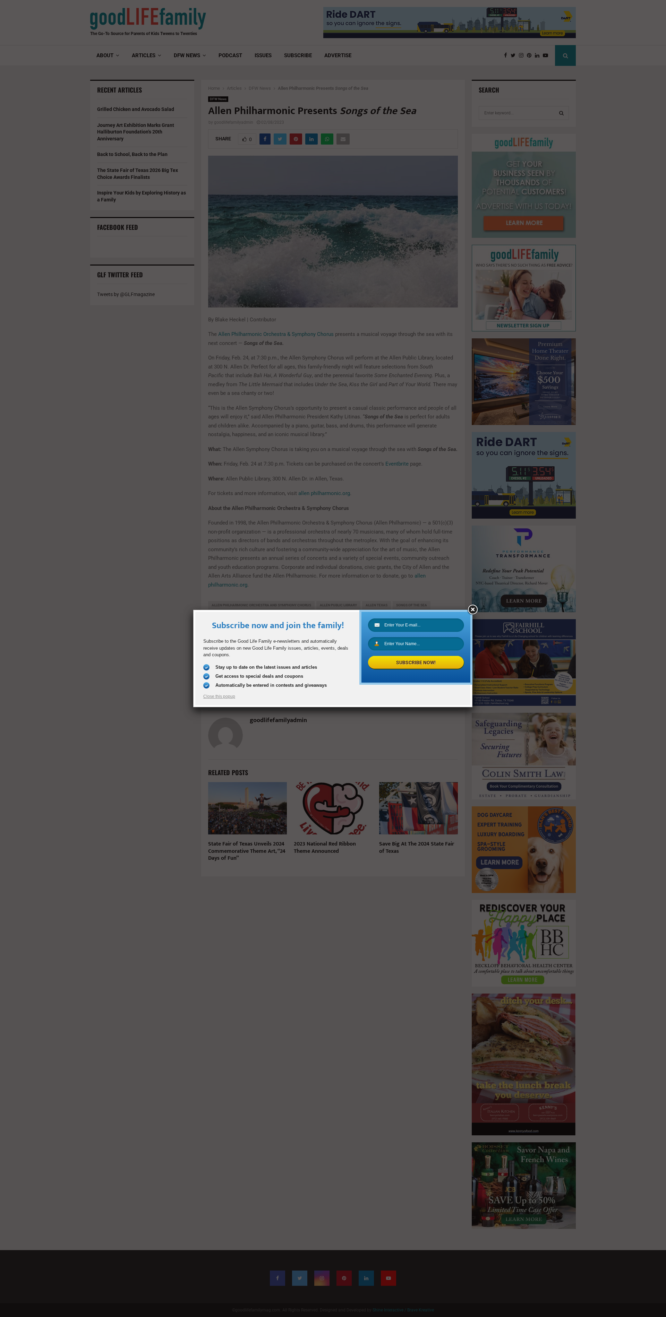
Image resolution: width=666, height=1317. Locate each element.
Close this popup (219, 696)
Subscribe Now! (416, 662)
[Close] (472, 610)
